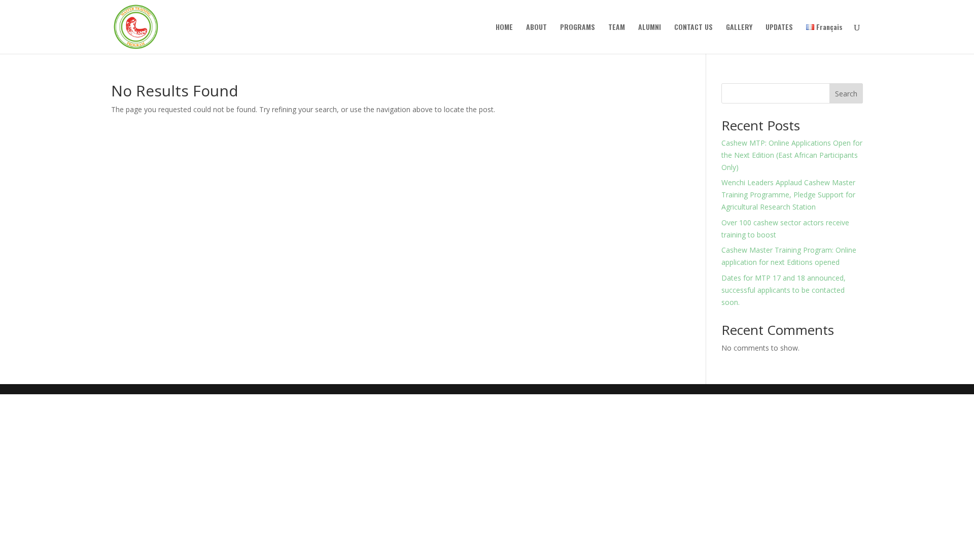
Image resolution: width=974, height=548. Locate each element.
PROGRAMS (577, 27)
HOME (504, 27)
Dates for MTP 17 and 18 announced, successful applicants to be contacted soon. (783, 290)
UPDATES (779, 27)
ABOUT (536, 27)
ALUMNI (649, 27)
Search (846, 93)
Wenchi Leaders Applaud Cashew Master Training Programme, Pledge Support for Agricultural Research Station (788, 195)
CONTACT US (693, 27)
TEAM (616, 27)
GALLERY (739, 27)
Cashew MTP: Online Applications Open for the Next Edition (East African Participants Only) (791, 155)
